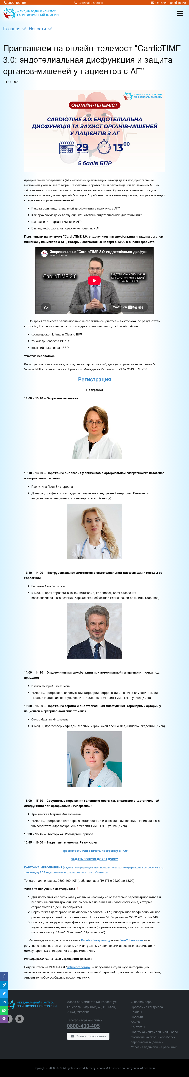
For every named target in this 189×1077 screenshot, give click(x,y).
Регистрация (94, 379)
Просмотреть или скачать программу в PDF (94, 850)
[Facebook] (8, 1019)
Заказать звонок (90, 2)
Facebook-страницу (95, 940)
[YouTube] (19, 1019)
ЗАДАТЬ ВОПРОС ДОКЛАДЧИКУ (94, 859)
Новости (37, 28)
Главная (11, 28)
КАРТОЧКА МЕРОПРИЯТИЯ (43, 867)
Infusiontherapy (78, 967)
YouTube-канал (131, 940)
